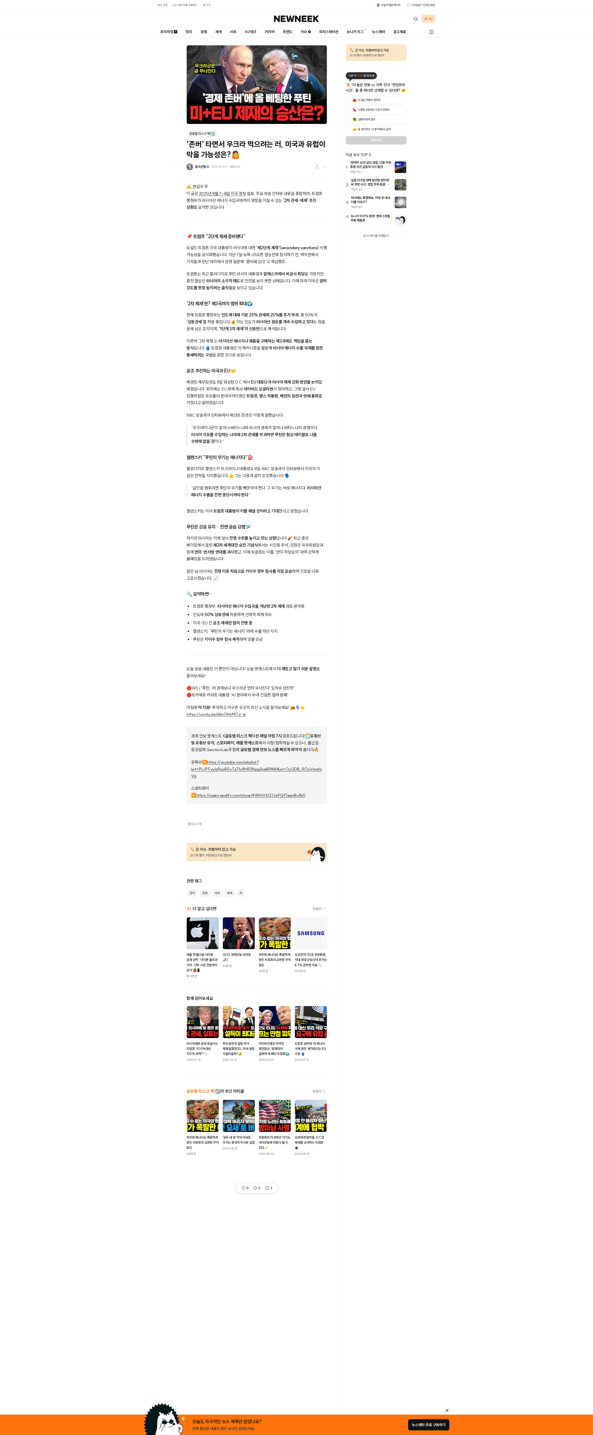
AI (241, 893)
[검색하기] (415, 19)
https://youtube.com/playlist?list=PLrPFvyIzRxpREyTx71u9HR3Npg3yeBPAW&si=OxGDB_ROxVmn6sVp (256, 768)
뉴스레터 (378, 31)
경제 (203, 31)
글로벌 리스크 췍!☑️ (202, 134)
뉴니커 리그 (355, 31)
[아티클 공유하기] (317, 167)
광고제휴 (399, 31)
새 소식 (206, 5)
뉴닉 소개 (162, 5)
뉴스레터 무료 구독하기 (185, 5)
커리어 (269, 31)
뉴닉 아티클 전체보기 (376, 236)
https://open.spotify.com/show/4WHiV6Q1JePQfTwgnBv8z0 (250, 795)
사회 (233, 31)
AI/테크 (250, 31)
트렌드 (288, 31)
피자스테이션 (328, 31)
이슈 (304, 31)
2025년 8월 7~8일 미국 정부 (222, 193)
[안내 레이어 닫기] (447, 1410)
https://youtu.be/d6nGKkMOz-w (216, 714)
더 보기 (317, 909)
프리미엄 (166, 31)
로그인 (428, 19)
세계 (218, 31)
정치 (189, 31)
